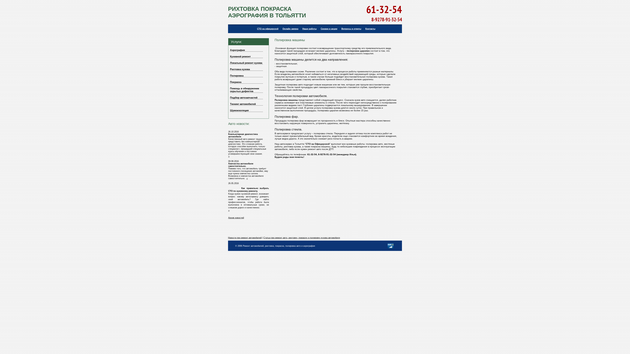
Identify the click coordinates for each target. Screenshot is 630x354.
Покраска (235, 82)
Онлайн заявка (290, 29)
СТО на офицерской (267, 29)
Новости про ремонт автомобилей (245, 237)
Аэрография (237, 50)
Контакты (370, 29)
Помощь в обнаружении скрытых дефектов (244, 90)
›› (229, 156)
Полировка (236, 75)
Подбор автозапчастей (243, 97)
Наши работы (309, 29)
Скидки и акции (329, 29)
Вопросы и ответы (351, 29)
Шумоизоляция (239, 110)
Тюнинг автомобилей (243, 104)
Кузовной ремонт (240, 56)
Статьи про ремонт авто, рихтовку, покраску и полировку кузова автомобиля (301, 237)
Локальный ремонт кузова (246, 62)
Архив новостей (236, 217)
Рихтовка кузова (240, 69)
